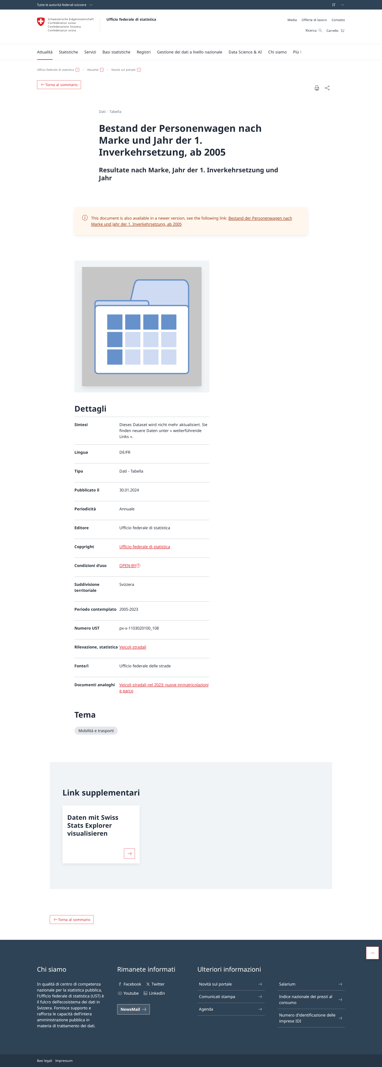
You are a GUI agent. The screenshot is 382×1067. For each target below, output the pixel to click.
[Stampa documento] (317, 88)
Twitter (158, 984)
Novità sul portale (215, 984)
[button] (45, 52)
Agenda (206, 1009)
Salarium (287, 984)
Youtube (131, 993)
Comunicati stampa (217, 996)
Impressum (64, 1060)
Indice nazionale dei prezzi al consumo (305, 999)
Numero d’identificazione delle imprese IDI (307, 1018)
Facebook (132, 984)
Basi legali (44, 1060)
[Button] (129, 853)
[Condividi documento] (327, 88)
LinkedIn (157, 993)
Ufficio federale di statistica (131, 19)
